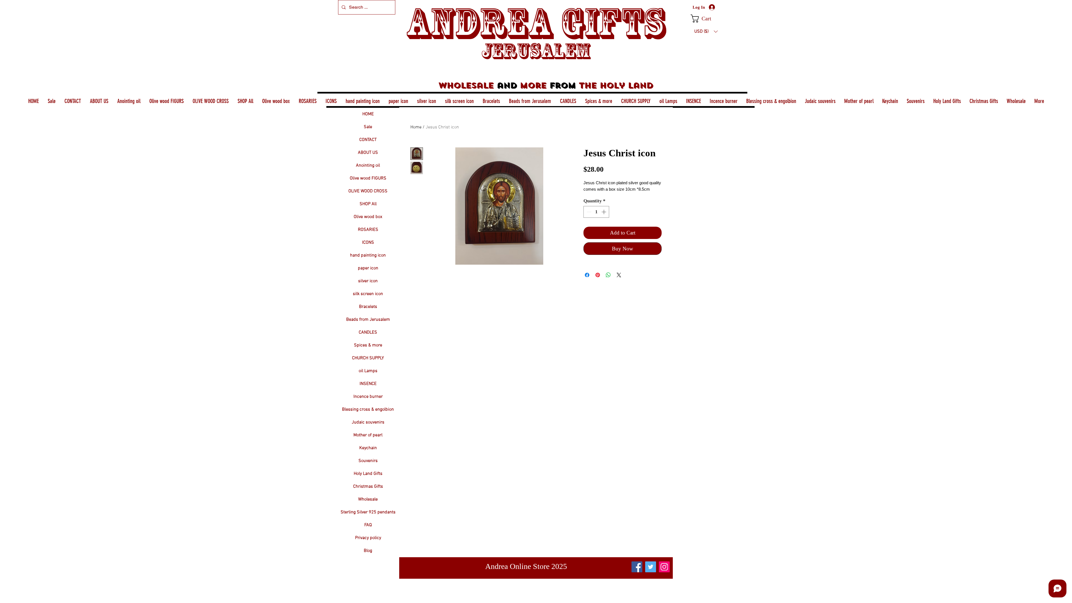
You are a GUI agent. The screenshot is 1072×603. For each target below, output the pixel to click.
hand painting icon (368, 255)
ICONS (368, 242)
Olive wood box (368, 217)
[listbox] (706, 31)
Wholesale (368, 499)
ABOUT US (368, 152)
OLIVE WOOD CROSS (367, 191)
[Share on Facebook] (587, 275)
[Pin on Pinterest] (597, 275)
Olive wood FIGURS (368, 178)
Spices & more (368, 345)
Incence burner (368, 396)
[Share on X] (619, 275)
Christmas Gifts (368, 486)
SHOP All (368, 204)
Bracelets (368, 307)
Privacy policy (368, 538)
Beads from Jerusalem (368, 319)
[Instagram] (664, 566)
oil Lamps (368, 371)
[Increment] (604, 211)
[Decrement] (588, 211)
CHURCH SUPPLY (368, 358)
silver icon (368, 281)
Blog (368, 551)
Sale (368, 127)
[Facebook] (636, 566)
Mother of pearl (367, 435)
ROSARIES (368, 230)
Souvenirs (368, 461)
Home (416, 127)
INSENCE (368, 384)
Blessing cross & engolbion (368, 409)
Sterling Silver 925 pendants (368, 512)
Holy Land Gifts (368, 474)
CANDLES (368, 332)
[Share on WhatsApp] (608, 275)
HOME (368, 114)
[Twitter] (650, 566)
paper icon (368, 268)
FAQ (368, 525)
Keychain (368, 448)
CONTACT (368, 140)
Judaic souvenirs (368, 422)
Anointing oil (368, 165)
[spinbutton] (596, 211)
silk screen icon (368, 294)
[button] (706, 19)
